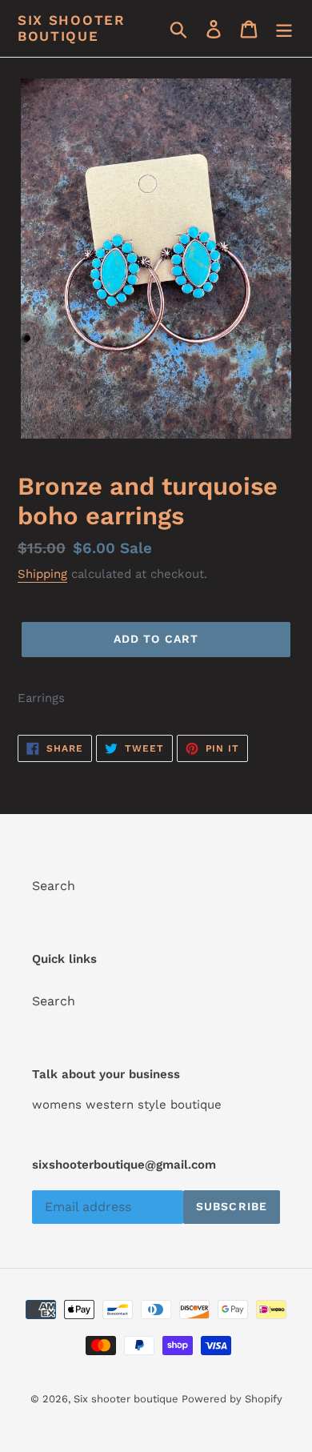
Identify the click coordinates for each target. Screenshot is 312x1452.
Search (53, 885)
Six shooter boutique (72, 28)
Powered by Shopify (232, 1399)
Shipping (42, 574)
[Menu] (284, 28)
